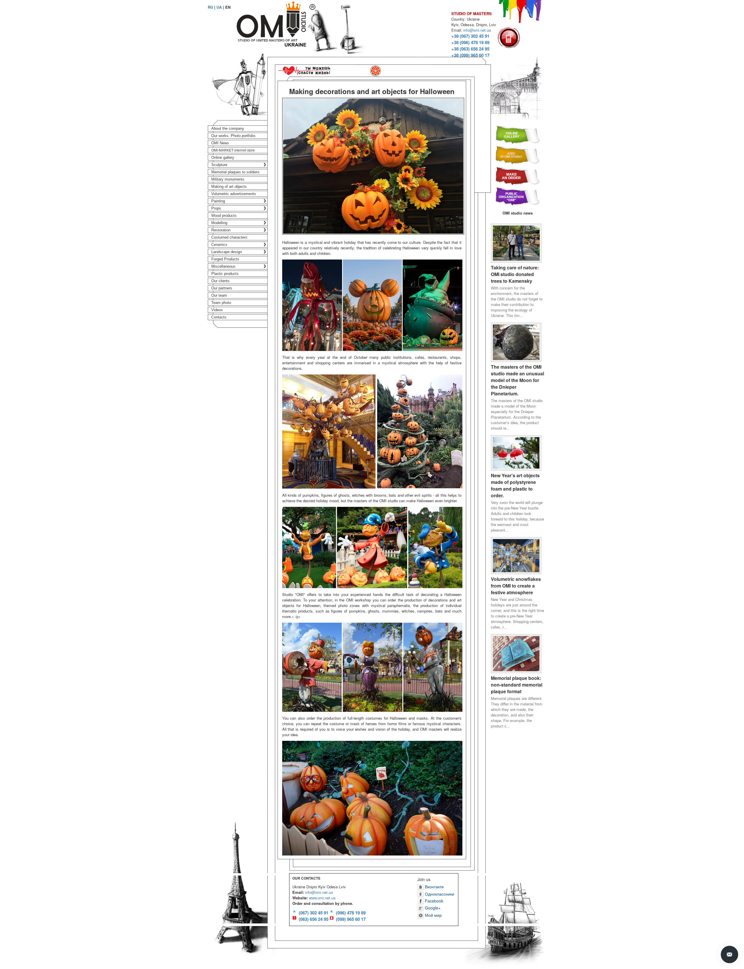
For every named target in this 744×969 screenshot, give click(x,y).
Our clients (220, 281)
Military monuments (227, 179)
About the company (227, 128)
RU (210, 7)
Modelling (219, 223)
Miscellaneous (223, 266)
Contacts (218, 317)
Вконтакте (434, 886)
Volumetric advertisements (233, 194)
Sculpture (219, 165)
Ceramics (219, 244)
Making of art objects (229, 186)
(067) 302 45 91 (313, 912)
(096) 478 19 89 (351, 912)
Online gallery (222, 157)
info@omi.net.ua (477, 30)
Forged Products (225, 259)
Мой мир (433, 915)
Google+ (432, 908)
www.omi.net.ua (322, 897)
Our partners (221, 288)
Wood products (224, 215)
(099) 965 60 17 (351, 919)
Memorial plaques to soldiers (235, 172)
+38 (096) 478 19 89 (470, 42)
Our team (219, 295)
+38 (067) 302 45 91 (470, 36)
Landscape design (226, 252)
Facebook (433, 901)
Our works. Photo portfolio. (233, 136)
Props (216, 208)
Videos (217, 310)
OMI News (220, 143)
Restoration (220, 230)
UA (219, 7)
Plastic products (225, 273)
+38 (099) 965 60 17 (470, 55)
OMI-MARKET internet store (233, 150)
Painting (218, 201)
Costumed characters (229, 237)
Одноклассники (439, 894)
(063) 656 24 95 (313, 919)
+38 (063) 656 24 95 (470, 49)
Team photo (221, 302)
